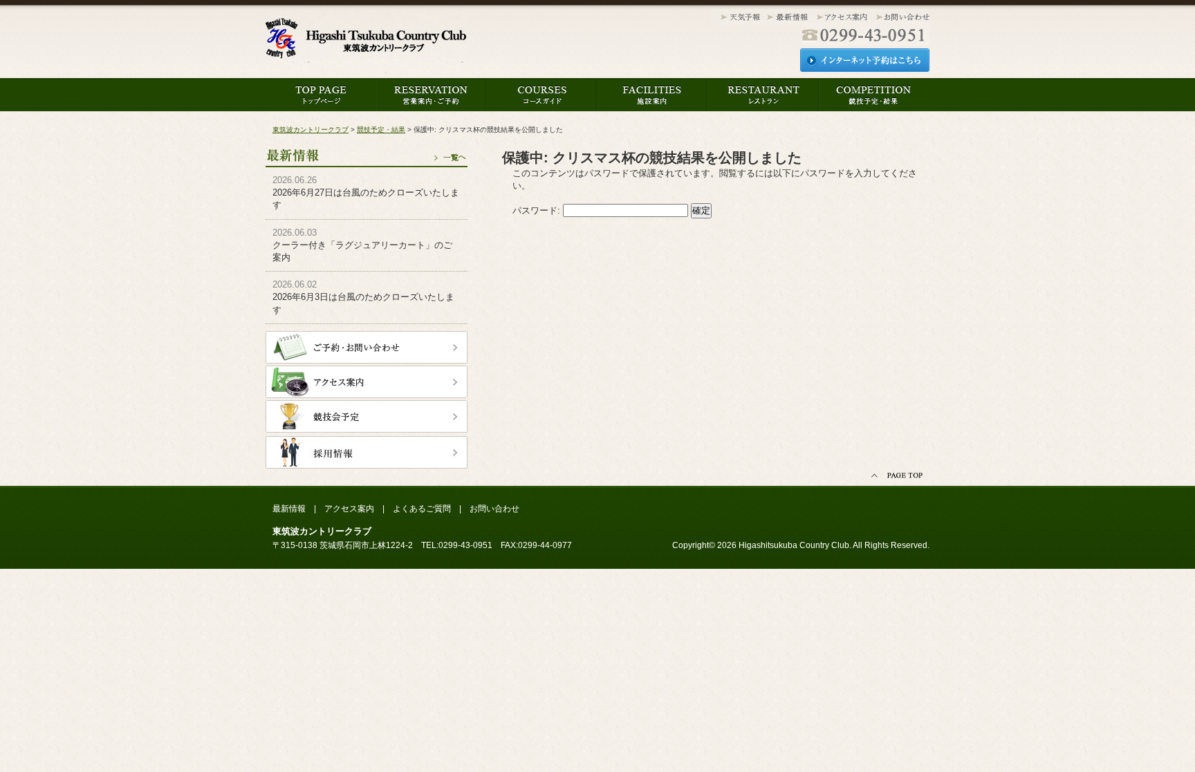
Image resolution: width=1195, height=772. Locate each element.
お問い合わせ (901, 17)
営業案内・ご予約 (431, 94)
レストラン (763, 94)
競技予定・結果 (874, 94)
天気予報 (737, 17)
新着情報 (787, 17)
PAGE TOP (898, 476)
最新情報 (366, 150)
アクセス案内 (842, 17)
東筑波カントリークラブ (366, 42)
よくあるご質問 (422, 509)
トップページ (321, 94)
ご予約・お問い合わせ (366, 347)
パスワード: (537, 210)
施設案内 (652, 94)
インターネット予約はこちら (864, 60)
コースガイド (541, 94)
